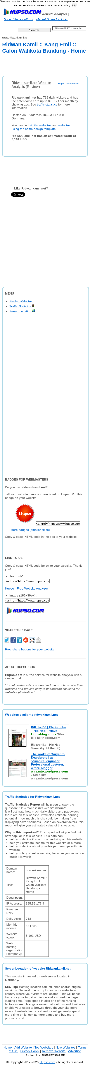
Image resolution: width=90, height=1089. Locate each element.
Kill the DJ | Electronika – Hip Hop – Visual (48, 728)
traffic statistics (47, 104)
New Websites (65, 1047)
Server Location (20, 311)
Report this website (68, 83)
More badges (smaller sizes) (30, 529)
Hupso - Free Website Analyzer (26, 588)
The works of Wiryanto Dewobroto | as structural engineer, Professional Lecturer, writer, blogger (48, 761)
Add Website (23, 1047)
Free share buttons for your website (29, 649)
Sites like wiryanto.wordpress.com (49, 776)
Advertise (74, 1051)
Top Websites (44, 1047)
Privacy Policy (29, 1051)
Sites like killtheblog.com (47, 735)
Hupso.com (47, 1062)
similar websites (40, 125)
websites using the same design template (41, 127)
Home (7, 1047)
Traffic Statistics (20, 306)
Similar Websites (20, 301)
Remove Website (54, 1051)
